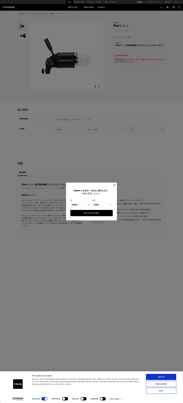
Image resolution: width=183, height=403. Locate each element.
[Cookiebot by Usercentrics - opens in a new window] (18, 398)
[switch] (65, 398)
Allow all (161, 377)
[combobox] (80, 204)
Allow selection (161, 384)
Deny (161, 391)
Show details (114, 399)
